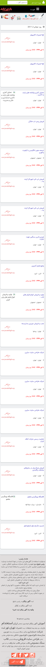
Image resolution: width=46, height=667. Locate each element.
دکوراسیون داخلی (21, 635)
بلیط (36, 628)
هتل (23, 646)
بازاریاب (42, 628)
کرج (36, 274)
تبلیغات (28, 628)
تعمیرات (19, 628)
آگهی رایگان (33, 623)
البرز (39, 274)
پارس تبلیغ (40, 564)
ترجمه (23, 628)
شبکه (11, 635)
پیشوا (34, 331)
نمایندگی (27, 646)
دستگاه (21, 632)
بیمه (33, 628)
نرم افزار (33, 646)
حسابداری (32, 632)
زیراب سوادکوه (30, 504)
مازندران (38, 504)
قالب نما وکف (14, 643)
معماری (38, 646)
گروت (19, 648)
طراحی (8, 635)
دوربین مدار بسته (14, 632)
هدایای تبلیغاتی (18, 646)
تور (7, 628)
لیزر (3, 643)
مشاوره (43, 646)
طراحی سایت (32, 639)
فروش (22, 639)
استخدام (7, 623)
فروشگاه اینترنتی (13, 639)
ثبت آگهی (15, 661)
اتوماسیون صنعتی (23, 624)
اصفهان (38, 158)
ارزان (15, 623)
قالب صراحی (25, 643)
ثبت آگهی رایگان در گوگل (23, 606)
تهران (39, 43)
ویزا (12, 646)
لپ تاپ (6, 643)
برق (39, 628)
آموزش (41, 623)
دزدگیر (25, 632)
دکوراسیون (32, 635)
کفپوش (23, 649)
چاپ (8, 646)
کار (5, 646)
